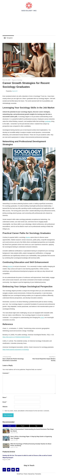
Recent (9, 425)
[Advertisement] (29, 22)
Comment (6, 373)
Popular (22, 425)
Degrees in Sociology (17, 80)
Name (5, 397)
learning (10, 266)
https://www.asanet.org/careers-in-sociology (16, 349)
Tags (36, 425)
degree (28, 237)
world (42, 317)
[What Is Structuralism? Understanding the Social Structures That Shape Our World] (6, 433)
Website (5, 406)
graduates (48, 121)
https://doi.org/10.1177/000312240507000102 (16, 337)
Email (5, 402)
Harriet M (14, 91)
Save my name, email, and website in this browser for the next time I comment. (27, 410)
